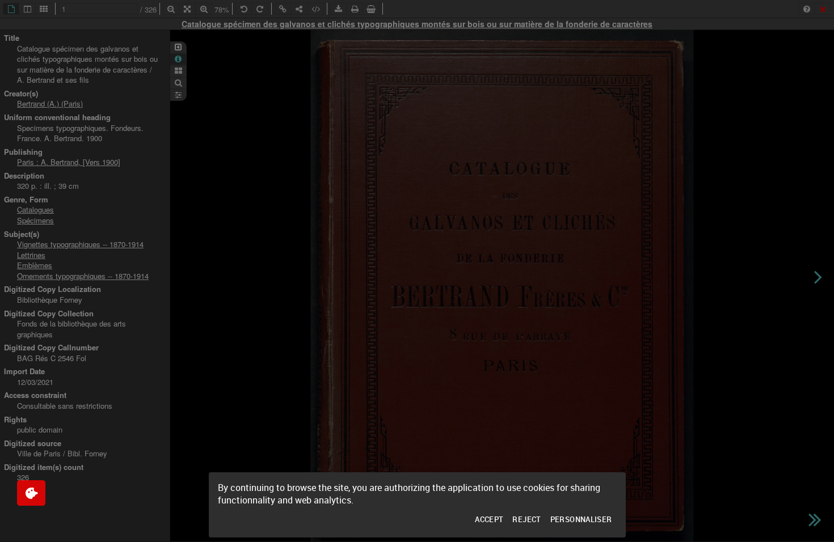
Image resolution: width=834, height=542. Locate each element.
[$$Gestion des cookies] (31, 493)
